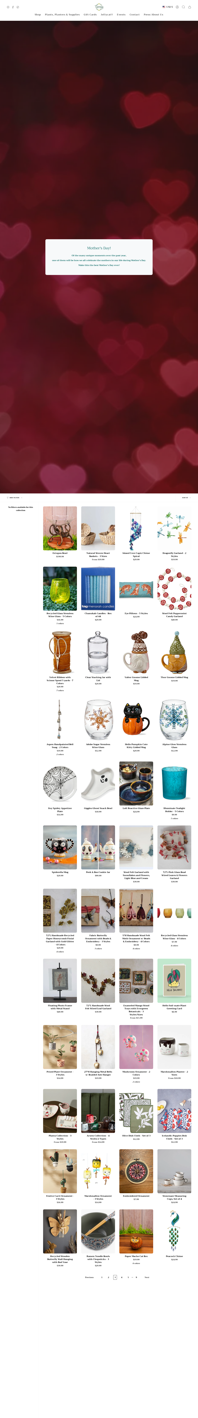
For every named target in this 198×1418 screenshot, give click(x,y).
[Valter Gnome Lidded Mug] (136, 653)
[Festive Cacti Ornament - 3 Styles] (60, 1171)
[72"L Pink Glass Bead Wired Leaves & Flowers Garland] (174, 847)
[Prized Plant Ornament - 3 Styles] (60, 1047)
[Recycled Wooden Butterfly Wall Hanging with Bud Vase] (60, 1231)
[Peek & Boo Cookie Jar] (98, 847)
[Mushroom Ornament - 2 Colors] (136, 1047)
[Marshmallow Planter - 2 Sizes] (174, 1047)
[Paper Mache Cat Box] (136, 1231)
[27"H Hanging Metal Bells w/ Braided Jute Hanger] (98, 1047)
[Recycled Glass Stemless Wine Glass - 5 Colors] (60, 589)
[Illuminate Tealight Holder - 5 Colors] (174, 783)
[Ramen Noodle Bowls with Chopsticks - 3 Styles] (98, 1231)
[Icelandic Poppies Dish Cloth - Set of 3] (174, 1111)
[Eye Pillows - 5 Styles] (136, 589)
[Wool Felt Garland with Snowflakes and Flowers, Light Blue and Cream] (136, 847)
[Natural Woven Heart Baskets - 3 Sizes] (98, 528)
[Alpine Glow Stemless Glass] (174, 720)
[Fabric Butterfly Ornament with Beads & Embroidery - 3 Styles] (98, 911)
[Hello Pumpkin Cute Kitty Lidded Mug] (136, 720)
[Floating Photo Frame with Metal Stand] (60, 981)
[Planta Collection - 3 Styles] (60, 1111)
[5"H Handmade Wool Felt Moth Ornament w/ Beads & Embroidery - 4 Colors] (136, 911)
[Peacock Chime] (174, 1231)
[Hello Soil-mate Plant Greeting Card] (174, 981)
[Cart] (190, 7)
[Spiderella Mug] (60, 847)
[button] (38, 14)
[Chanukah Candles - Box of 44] (98, 589)
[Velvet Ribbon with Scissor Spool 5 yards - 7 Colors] (60, 653)
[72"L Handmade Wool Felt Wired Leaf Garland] (98, 981)
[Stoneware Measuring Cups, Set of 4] (174, 1171)
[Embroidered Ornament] (136, 1171)
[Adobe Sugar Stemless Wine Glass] (98, 720)
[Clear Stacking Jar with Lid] (98, 653)
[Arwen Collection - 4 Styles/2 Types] (98, 1111)
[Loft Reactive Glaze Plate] (136, 783)
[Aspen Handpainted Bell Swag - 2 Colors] (60, 720)
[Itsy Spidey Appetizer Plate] (60, 783)
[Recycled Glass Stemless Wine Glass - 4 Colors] (174, 911)
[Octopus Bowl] (60, 528)
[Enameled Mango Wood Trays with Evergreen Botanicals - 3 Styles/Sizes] (136, 981)
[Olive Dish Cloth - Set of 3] (136, 1111)
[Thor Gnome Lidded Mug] (174, 653)
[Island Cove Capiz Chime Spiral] (136, 528)
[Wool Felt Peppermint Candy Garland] (174, 589)
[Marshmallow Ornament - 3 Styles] (98, 1171)
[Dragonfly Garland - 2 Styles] (174, 528)
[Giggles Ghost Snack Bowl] (98, 783)
